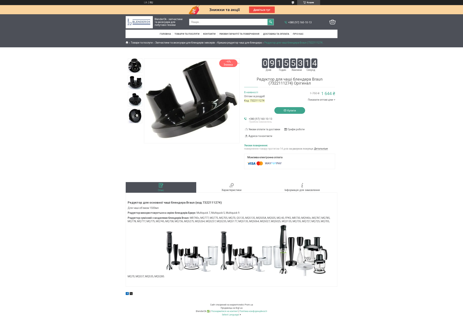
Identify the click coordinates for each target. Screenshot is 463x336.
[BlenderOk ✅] (139, 22)
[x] (131, 294)
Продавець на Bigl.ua (232, 308)
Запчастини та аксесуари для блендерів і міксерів (185, 42)
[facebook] (127, 294)
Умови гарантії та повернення (239, 34)
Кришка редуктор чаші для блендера (239, 42)
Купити (291, 110)
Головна (165, 34)
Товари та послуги (187, 34)
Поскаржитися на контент (224, 311)
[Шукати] (270, 22)
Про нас (298, 34)
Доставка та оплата (276, 34)
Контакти (209, 34)
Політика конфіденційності (253, 311)
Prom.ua (249, 304)
